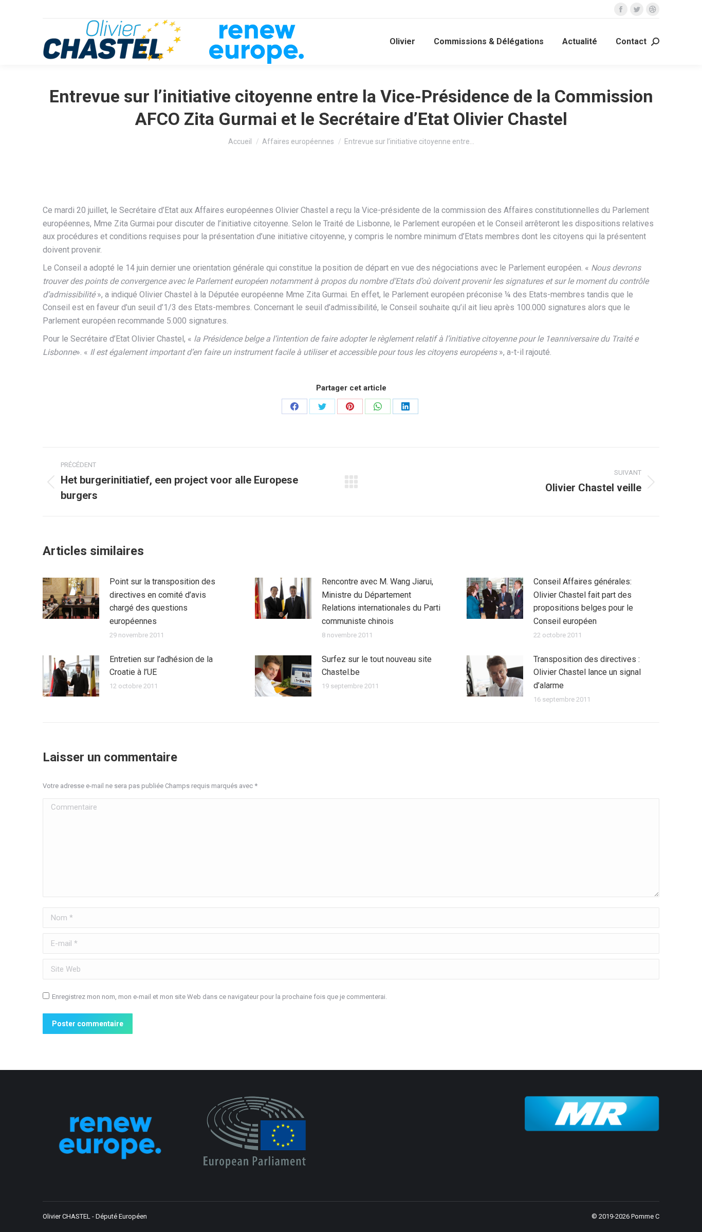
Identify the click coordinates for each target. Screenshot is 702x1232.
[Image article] (71, 598)
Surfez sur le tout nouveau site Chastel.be (377, 665)
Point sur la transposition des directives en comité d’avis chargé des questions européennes (162, 601)
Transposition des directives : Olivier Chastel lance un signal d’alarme (587, 672)
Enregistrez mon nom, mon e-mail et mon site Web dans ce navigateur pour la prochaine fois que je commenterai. (219, 997)
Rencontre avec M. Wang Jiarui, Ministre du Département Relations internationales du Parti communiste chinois (381, 601)
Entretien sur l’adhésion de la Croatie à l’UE (161, 665)
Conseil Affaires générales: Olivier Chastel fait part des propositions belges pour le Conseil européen (583, 601)
